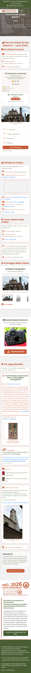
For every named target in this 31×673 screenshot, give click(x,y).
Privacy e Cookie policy (7, 670)
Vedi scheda (24, 411)
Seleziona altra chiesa (16, 570)
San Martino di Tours (13, 384)
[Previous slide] (4, 283)
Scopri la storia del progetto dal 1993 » (16, 633)
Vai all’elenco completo (8, 419)
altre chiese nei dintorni (16, 202)
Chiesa (9, 239)
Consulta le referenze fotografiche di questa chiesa (14, 502)
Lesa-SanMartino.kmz (7, 206)
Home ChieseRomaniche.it (15, 25)
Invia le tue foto (17, 351)
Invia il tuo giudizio (15, 147)
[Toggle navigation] (21, 10)
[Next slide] (26, 283)
